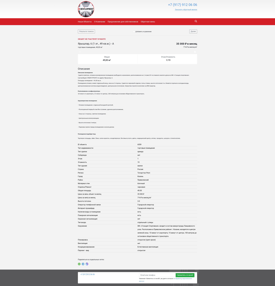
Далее (193, 31)
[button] (186, 10)
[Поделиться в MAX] (87, 264)
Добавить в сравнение (143, 31)
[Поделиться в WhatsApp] (79, 264)
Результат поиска (86, 31)
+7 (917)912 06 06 (88, 274)
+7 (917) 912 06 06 (182, 5)
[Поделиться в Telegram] (83, 264)
